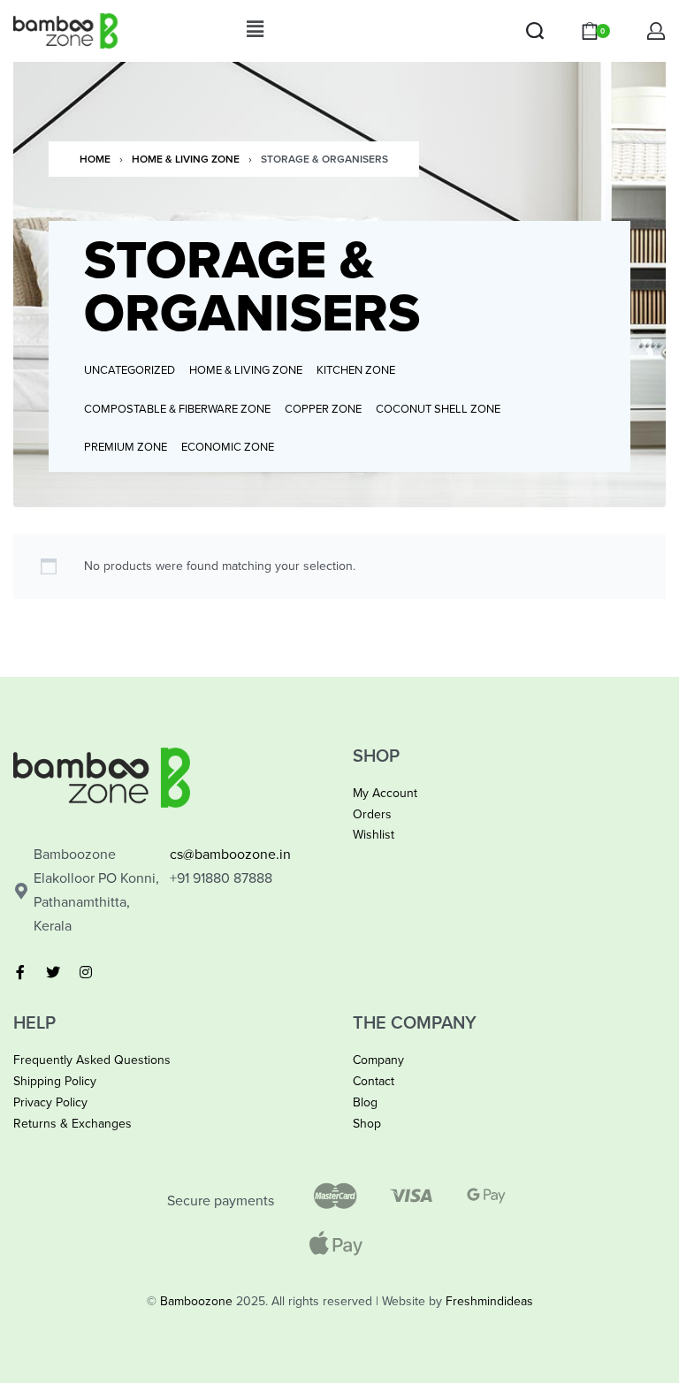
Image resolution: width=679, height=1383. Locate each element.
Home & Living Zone (186, 159)
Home (95, 159)
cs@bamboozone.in (230, 854)
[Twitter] (53, 972)
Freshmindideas (489, 1301)
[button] (255, 30)
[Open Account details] (656, 31)
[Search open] (535, 31)
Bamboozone (196, 1301)
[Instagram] (86, 972)
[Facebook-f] (20, 972)
